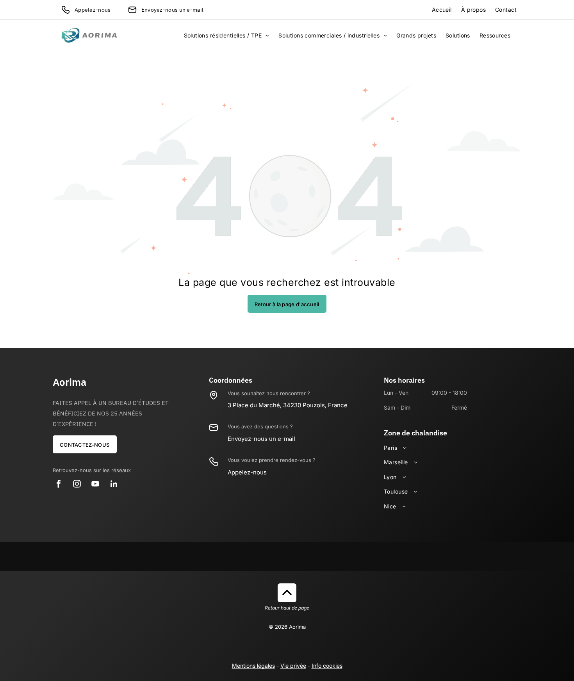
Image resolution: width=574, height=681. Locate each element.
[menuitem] (441, 10)
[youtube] (95, 485)
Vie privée (293, 665)
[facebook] (58, 485)
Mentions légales (253, 665)
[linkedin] (113, 485)
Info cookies (327, 665)
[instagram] (77, 485)
